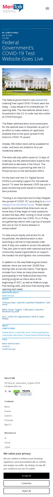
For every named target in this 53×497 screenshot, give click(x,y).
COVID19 (5, 346)
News (7, 406)
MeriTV (8, 425)
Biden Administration (11, 343)
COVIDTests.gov (9, 349)
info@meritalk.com (13, 386)
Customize (26, 483)
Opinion (8, 415)
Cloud (7, 442)
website (39, 100)
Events (8, 411)
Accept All (26, 475)
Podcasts (9, 420)
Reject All (26, 491)
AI (5, 438)
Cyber (7, 447)
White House (8, 295)
